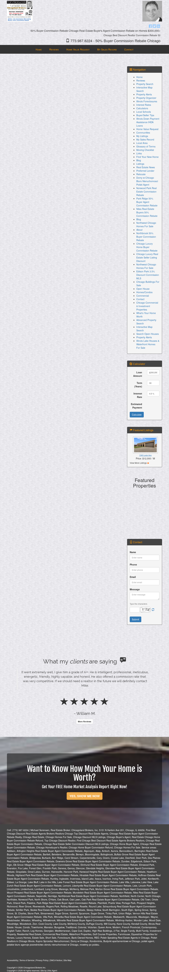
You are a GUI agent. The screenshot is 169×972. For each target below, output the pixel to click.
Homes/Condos (144, 292)
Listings (140, 163)
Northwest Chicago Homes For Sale (146, 224)
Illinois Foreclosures (146, 101)
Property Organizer (146, 97)
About (139, 229)
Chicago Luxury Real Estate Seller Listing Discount (147, 257)
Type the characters (138, 603)
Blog (138, 160)
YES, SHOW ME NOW (84, 796)
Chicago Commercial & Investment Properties (147, 306)
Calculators (142, 108)
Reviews (140, 80)
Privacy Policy (42, 960)
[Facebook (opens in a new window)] (150, 25)
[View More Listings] (148, 462)
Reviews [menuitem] (54, 49)
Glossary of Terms (145, 146)
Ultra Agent (52, 970)
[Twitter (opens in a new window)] (154, 25)
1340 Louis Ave (145, 455)
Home (139, 77)
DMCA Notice (56, 960)
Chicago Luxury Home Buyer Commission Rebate (146, 247)
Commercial (142, 295)
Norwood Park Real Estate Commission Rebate (146, 191)
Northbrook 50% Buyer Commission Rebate (146, 237)
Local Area (142, 143)
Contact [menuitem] (129, 49)
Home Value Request (147, 129)
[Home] (20, 10)
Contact (140, 299)
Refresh (153, 609)
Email (133, 577)
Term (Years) (138, 384)
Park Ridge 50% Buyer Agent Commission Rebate (146, 202)
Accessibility (12, 960)
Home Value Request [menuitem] (78, 49)
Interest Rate (138, 395)
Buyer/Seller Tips (145, 115)
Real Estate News (145, 167)
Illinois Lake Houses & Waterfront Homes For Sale (147, 344)
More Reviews (84, 721)
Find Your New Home (147, 156)
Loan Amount (137, 374)
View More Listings (138, 462)
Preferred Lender (145, 170)
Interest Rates (143, 104)
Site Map (67, 960)
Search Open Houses (147, 333)
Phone (133, 564)
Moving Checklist (145, 150)
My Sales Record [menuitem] (107, 49)
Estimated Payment (136, 405)
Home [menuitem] (39, 49)
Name (133, 552)
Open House (143, 288)
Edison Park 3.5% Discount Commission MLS (147, 275)
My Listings (142, 136)
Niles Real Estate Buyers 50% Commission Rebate (146, 212)
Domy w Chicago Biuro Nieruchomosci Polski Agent (147, 181)
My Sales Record (145, 139)
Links (139, 153)
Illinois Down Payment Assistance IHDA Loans (147, 122)
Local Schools (143, 111)
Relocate (141, 174)
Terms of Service (26, 960)
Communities (143, 132)
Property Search (144, 84)
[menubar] (84, 49)
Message (135, 589)
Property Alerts (144, 94)
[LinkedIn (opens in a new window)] (158, 25)
